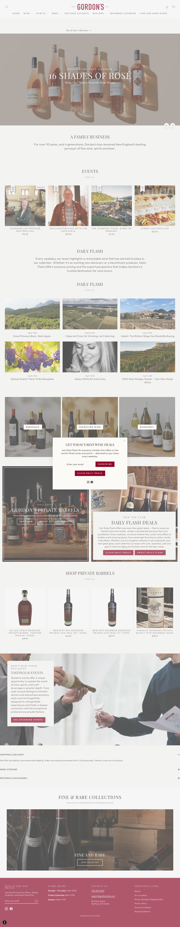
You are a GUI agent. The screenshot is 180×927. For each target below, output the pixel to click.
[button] (4, 922)
